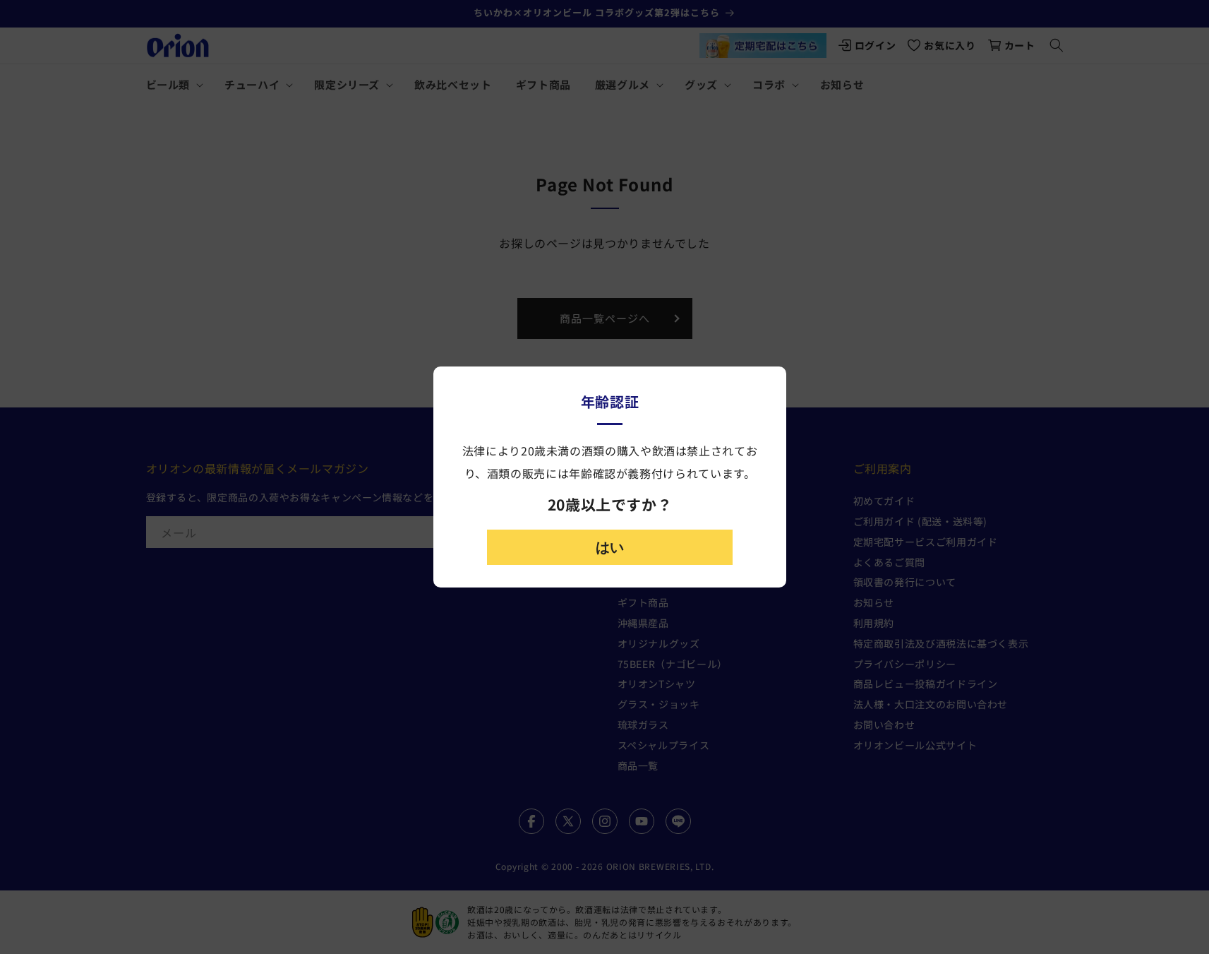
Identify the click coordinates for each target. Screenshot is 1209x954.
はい (610, 547)
